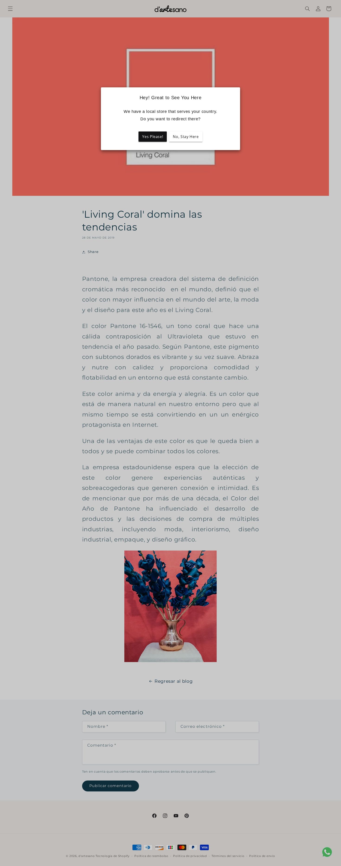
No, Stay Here (186, 136)
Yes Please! (152, 136)
